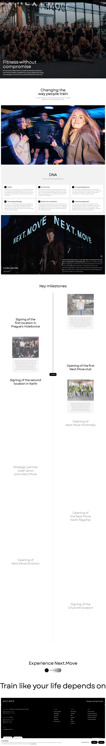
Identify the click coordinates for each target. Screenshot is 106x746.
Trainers (55, 4)
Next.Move (73, 711)
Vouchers (68, 4)
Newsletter (102, 1)
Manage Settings (85, 742)
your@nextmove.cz (8, 729)
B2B (72, 715)
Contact (74, 4)
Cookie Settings (92, 719)
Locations (48, 4)
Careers (73, 717)
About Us (61, 4)
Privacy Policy (33, 743)
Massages (42, 4)
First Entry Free (96, 1)
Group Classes (33, 4)
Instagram (3, 1)
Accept (101, 742)
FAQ (72, 719)
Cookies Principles (92, 715)
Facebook (8, 1)
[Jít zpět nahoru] (5, 4)
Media (72, 721)
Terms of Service (92, 717)
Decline (94, 742)
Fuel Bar (73, 713)
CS (101, 4)
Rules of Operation (92, 713)
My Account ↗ (57, 721)
